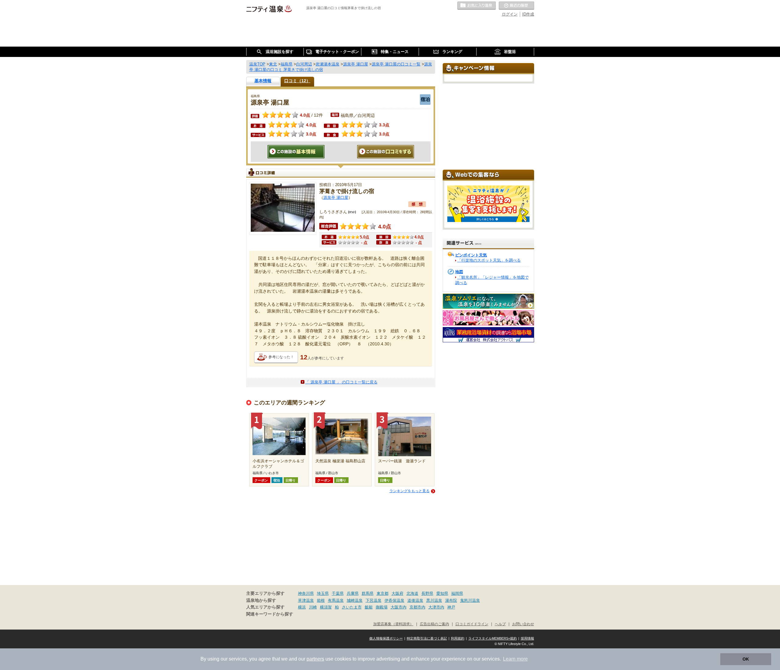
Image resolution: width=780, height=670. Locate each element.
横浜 (302, 607)
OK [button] (746, 659)
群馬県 (368, 593)
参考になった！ (281, 357)
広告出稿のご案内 (434, 624)
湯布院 (451, 600)
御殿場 (382, 607)
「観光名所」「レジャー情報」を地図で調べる (492, 280)
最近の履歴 (516, 6)
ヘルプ (500, 624)
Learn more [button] (515, 658)
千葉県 (338, 593)
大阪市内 (398, 607)
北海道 (412, 593)
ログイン (510, 14)
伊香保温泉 (394, 600)
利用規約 (457, 638)
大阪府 (397, 593)
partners (315, 658)
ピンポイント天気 (471, 255)
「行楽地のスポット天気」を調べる (489, 260)
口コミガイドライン (472, 624)
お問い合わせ (523, 624)
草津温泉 (306, 600)
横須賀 (326, 607)
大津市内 (436, 607)
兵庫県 (353, 593)
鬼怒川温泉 (470, 600)
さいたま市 (352, 607)
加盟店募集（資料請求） (393, 624)
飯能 (369, 607)
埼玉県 (323, 593)
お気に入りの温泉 (476, 6)
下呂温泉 (373, 600)
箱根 (321, 600)
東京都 (382, 593)
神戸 (451, 607)
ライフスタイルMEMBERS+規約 (492, 638)
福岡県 (457, 593)
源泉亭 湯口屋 (335, 197)
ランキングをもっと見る (409, 491)
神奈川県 (306, 593)
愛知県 (442, 593)
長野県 (427, 593)
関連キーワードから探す (269, 614)
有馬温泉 (336, 600)
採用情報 (527, 638)
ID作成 (528, 14)
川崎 (313, 607)
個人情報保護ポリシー (386, 638)
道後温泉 (415, 600)
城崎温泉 (355, 600)
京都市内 (417, 607)
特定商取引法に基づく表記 (427, 638)
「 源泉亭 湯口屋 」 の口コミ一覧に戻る (341, 382)
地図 (459, 272)
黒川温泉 (434, 600)
